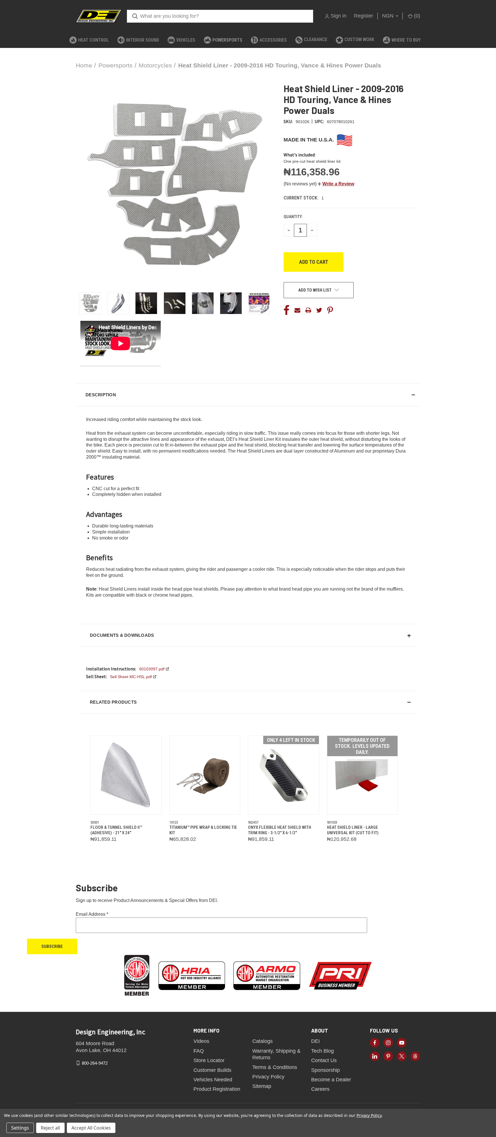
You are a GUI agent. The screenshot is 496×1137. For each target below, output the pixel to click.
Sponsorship (325, 1070)
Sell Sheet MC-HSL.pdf (131, 676)
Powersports (227, 40)
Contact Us (324, 1060)
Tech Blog (322, 1051)
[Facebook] (286, 310)
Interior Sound (142, 40)
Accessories (273, 40)
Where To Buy (406, 40)
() (416, 16)
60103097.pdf (151, 669)
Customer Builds (212, 1070)
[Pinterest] (330, 310)
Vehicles (185, 40)
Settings (20, 1128)
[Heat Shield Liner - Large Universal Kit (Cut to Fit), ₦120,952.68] (362, 775)
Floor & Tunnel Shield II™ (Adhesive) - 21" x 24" (116, 830)
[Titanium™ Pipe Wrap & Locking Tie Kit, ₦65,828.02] (205, 775)
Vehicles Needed (212, 1079)
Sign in (338, 16)
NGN (388, 16)
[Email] (297, 310)
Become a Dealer (331, 1079)
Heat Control (93, 40)
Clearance (315, 39)
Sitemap (261, 1086)
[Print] (308, 310)
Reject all (50, 1128)
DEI (315, 1041)
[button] (336, 183)
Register (363, 16)
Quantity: (293, 216)
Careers (320, 1089)
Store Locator (208, 1060)
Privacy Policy (268, 1077)
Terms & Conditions (274, 1067)
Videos (201, 1041)
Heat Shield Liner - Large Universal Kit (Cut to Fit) (353, 830)
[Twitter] (319, 310)
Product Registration (216, 1089)
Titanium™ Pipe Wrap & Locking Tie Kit (203, 830)
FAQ (198, 1051)
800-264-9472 (95, 1062)
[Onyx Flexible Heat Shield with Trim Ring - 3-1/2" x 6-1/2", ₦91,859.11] (283, 775)
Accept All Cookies (91, 1128)
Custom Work (359, 39)
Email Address (92, 914)
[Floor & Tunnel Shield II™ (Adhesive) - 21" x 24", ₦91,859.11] (126, 775)
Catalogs (262, 1041)
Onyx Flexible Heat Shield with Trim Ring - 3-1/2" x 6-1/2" (279, 830)
